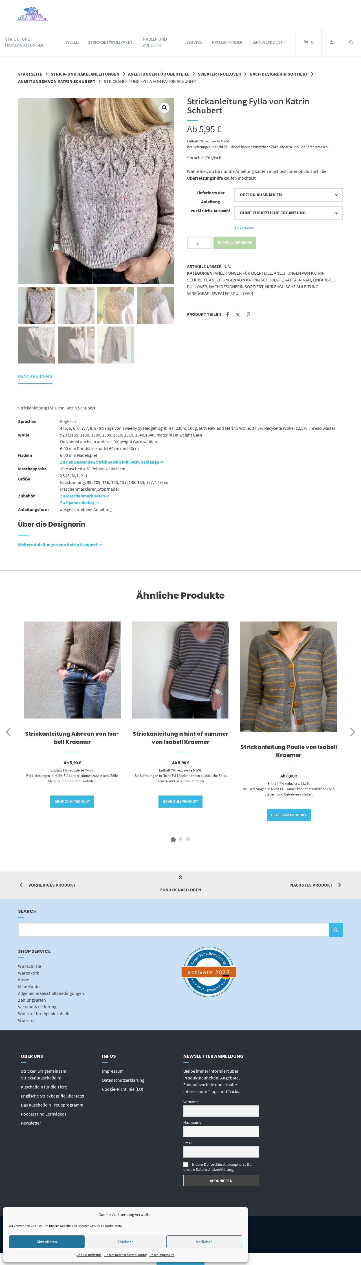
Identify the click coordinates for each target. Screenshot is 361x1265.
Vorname (191, 1101)
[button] (164, 108)
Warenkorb (28, 973)
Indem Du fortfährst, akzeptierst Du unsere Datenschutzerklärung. (217, 1167)
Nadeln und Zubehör (155, 42)
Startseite (30, 74)
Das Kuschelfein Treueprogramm (52, 1105)
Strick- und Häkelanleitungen (24, 42)
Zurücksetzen (244, 227)
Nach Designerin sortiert (279, 74)
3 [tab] (187, 839)
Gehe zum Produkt (72, 801)
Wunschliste (29, 966)
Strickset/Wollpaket (110, 42)
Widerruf (26, 1020)
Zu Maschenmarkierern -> (84, 496)
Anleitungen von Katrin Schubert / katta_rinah (260, 280)
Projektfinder (227, 42)
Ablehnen (125, 1241)
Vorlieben (204, 1241)
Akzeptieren (47, 1241)
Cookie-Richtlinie (89, 1255)
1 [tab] (173, 839)
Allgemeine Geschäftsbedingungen (51, 993)
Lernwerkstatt (268, 42)
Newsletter (31, 1123)
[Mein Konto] (331, 42)
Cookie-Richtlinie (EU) (122, 1089)
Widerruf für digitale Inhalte (44, 1013)
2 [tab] (180, 839)
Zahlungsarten (32, 1000)
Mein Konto (29, 986)
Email (188, 1142)
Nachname (192, 1122)
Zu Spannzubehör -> (79, 502)
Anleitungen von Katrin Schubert (56, 81)
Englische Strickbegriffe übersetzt (52, 1096)
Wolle (71, 42)
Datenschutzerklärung (123, 1080)
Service (194, 42)
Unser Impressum (162, 1255)
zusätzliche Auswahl (210, 210)
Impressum (113, 1071)
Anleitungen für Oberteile (159, 74)
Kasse (23, 979)
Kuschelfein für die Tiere (44, 1087)
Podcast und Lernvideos (44, 1114)
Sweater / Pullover (219, 74)
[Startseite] (32, 14)
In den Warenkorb (235, 242)
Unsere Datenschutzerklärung (125, 1255)
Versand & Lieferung (37, 1007)
